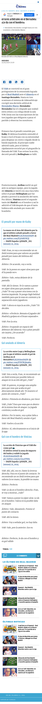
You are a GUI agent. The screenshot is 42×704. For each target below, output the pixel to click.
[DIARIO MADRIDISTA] (21, 5)
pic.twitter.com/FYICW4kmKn (17, 362)
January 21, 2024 (11, 244)
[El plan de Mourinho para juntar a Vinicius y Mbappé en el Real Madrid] (10, 580)
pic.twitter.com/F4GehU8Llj (16, 238)
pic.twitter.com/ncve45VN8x (16, 459)
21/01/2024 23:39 (8, 63)
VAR (10, 549)
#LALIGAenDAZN (26, 236)
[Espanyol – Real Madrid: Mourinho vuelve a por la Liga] (10, 591)
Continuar (29, 15)
